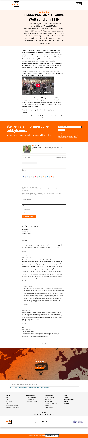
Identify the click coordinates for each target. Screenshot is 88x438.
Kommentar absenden (28, 216)
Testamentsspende (49, 407)
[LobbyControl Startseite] (15, 4)
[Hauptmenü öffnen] (9, 4)
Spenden (79, 3)
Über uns (36, 3)
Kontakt (66, 401)
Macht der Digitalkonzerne (31, 401)
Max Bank (41, 43)
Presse (65, 395)
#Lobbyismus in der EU (46, 387)
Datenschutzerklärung (73, 137)
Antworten (24, 235)
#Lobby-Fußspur (23, 387)
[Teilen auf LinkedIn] (47, 177)
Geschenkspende (48, 401)
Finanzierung (9, 401)
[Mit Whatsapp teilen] (31, 177)
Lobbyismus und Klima (30, 399)
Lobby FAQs (8, 397)
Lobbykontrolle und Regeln (31, 397)
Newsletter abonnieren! (52, 435)
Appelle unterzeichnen (69, 399)
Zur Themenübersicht (61, 157)
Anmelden (61, 130)
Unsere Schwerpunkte (30, 395)
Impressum (66, 403)
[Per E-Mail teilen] (39, 177)
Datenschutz (45, 422)
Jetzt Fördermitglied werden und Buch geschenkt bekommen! (43, 110)
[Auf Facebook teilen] (23, 177)
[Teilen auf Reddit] (51, 177)
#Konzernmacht (13, 387)
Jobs (7, 403)
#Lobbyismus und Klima (34, 387)
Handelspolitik (14, 8)
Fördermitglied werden (49, 397)
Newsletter (53, 3)
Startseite (8, 8)
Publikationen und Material (12, 405)
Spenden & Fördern (49, 395)
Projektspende (48, 405)
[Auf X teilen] (27, 177)
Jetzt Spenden (48, 399)
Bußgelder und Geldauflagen (51, 403)
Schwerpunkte (45, 3)
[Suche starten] (77, 384)
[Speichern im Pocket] (35, 177)
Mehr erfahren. (39, 368)
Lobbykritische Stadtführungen (12, 407)
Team (7, 399)
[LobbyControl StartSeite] (10, 422)
